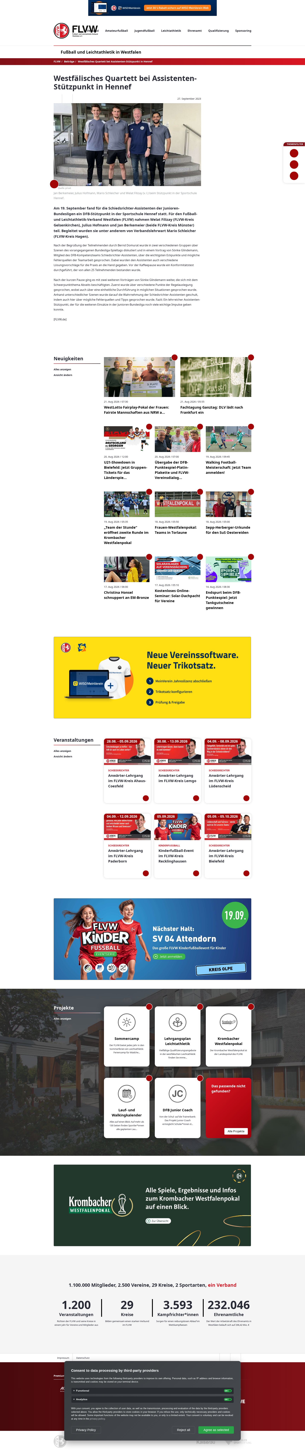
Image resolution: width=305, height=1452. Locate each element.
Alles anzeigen (62, 369)
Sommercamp (127, 1038)
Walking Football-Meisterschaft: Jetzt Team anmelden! (228, 467)
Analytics (81, 1399)
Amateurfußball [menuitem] (116, 31)
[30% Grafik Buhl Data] (152, 8)
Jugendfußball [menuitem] (144, 31)
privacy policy (97, 1418)
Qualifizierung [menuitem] (218, 31)
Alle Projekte (236, 1131)
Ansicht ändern (63, 375)
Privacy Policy (86, 1430)
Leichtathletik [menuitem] (171, 31)
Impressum (63, 1357)
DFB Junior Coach (178, 1110)
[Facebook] (56, 98)
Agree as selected (216, 1430)
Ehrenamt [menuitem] (195, 31)
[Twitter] (67, 98)
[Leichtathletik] (294, 164)
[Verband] (294, 176)
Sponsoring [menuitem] (243, 31)
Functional (82, 1391)
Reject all (183, 1430)
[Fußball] (294, 153)
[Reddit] (78, 98)
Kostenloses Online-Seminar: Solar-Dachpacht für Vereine (177, 595)
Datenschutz (82, 1357)
